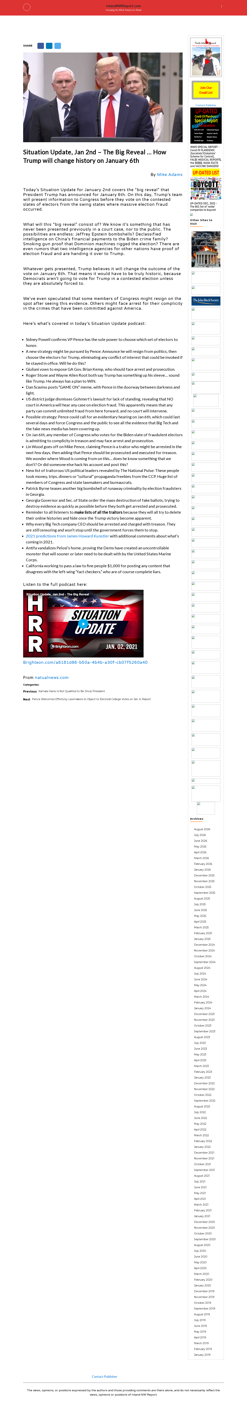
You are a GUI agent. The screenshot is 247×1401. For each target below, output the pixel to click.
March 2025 (201, 927)
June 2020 (200, 1256)
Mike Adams (170, 174)
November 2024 (204, 950)
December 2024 (204, 944)
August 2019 (202, 1314)
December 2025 (204, 875)
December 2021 (204, 1152)
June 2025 (200, 910)
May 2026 (200, 846)
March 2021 (201, 1204)
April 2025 (200, 921)
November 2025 (204, 881)
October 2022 (202, 1095)
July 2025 (200, 904)
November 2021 (204, 1158)
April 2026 (200, 852)
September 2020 (205, 1239)
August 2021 (202, 1175)
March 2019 (201, 1343)
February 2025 (203, 933)
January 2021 (202, 1216)
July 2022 (200, 1112)
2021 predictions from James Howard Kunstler (67, 535)
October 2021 (202, 1164)
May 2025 (200, 916)
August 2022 (202, 1106)
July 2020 (200, 1250)
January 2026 (202, 869)
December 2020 (204, 1222)
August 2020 (202, 1245)
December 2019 (204, 1291)
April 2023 (200, 1060)
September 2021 (204, 1170)
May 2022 (200, 1123)
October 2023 (202, 1025)
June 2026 (200, 840)
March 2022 (201, 1135)
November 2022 (204, 1089)
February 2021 (203, 1210)
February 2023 (203, 1071)
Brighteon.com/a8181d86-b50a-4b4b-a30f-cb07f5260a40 (85, 662)
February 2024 (203, 1002)
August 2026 (202, 829)
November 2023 (204, 1019)
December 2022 (204, 1083)
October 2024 (203, 956)
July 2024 (200, 973)
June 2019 (200, 1326)
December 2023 (204, 1014)
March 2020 (201, 1274)
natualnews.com (52, 677)
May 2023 (200, 1054)
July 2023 (200, 1043)
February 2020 (203, 1279)
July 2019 (200, 1320)
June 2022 (200, 1118)
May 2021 (200, 1193)
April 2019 (200, 1337)
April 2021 (200, 1198)
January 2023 (202, 1077)
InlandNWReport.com (123, 6)
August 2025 (202, 898)
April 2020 (200, 1268)
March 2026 (201, 858)
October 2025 (202, 887)
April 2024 (200, 991)
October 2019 (202, 1302)
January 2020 (202, 1285)
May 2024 (200, 985)
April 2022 (200, 1129)
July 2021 (199, 1181)
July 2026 (200, 835)
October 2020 (203, 1233)
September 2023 (204, 1031)
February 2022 (203, 1141)
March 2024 (201, 996)
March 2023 (201, 1066)
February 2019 (203, 1349)
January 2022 (202, 1147)
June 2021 (200, 1187)
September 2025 (204, 892)
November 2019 (204, 1297)
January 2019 (202, 1354)
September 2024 (205, 962)
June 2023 (200, 1048)
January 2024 (202, 1008)
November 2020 (204, 1227)
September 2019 (204, 1308)
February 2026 (203, 864)
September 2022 (204, 1100)
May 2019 (200, 1331)
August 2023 (202, 1037)
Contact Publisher (206, 105)
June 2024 (200, 979)
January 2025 (202, 939)
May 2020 (200, 1262)
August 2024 (202, 967)
